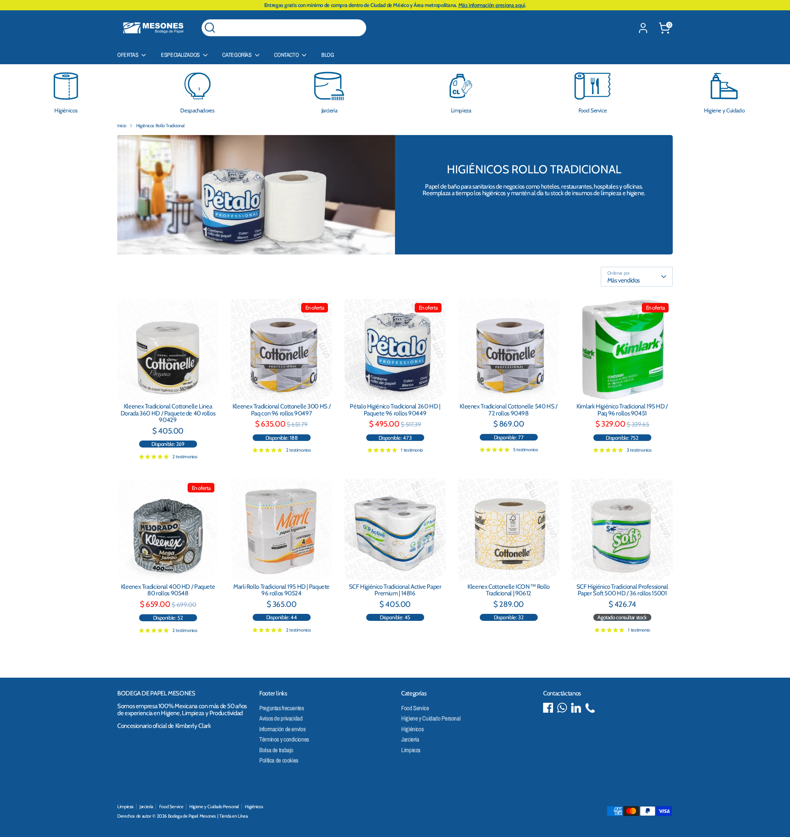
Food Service (415, 708)
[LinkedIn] (576, 708)
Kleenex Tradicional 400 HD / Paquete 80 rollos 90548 (168, 590)
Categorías (237, 54)
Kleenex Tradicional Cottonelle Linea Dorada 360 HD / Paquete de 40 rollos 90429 (168, 413)
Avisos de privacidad (281, 718)
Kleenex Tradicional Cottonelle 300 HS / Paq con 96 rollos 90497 (281, 410)
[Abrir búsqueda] (210, 27)
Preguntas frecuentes (281, 708)
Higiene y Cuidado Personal (430, 718)
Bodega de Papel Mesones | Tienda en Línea (208, 816)
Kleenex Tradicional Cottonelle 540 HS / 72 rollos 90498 (508, 410)
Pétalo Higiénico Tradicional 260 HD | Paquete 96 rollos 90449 (395, 410)
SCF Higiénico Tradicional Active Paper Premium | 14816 (395, 590)
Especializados (181, 54)
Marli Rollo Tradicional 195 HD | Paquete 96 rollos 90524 (281, 590)
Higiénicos (412, 729)
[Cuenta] (643, 28)
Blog (327, 54)
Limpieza (411, 750)
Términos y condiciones (284, 739)
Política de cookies (278, 760)
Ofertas (128, 54)
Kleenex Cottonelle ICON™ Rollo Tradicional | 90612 (508, 590)
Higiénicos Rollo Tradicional (160, 125)
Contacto (287, 54)
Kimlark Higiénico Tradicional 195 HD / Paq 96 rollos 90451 (622, 410)
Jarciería (410, 739)
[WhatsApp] (562, 708)
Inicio (121, 125)
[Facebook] (548, 708)
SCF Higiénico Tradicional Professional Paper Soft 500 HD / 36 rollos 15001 (622, 590)
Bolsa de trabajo (276, 750)
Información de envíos (282, 729)
